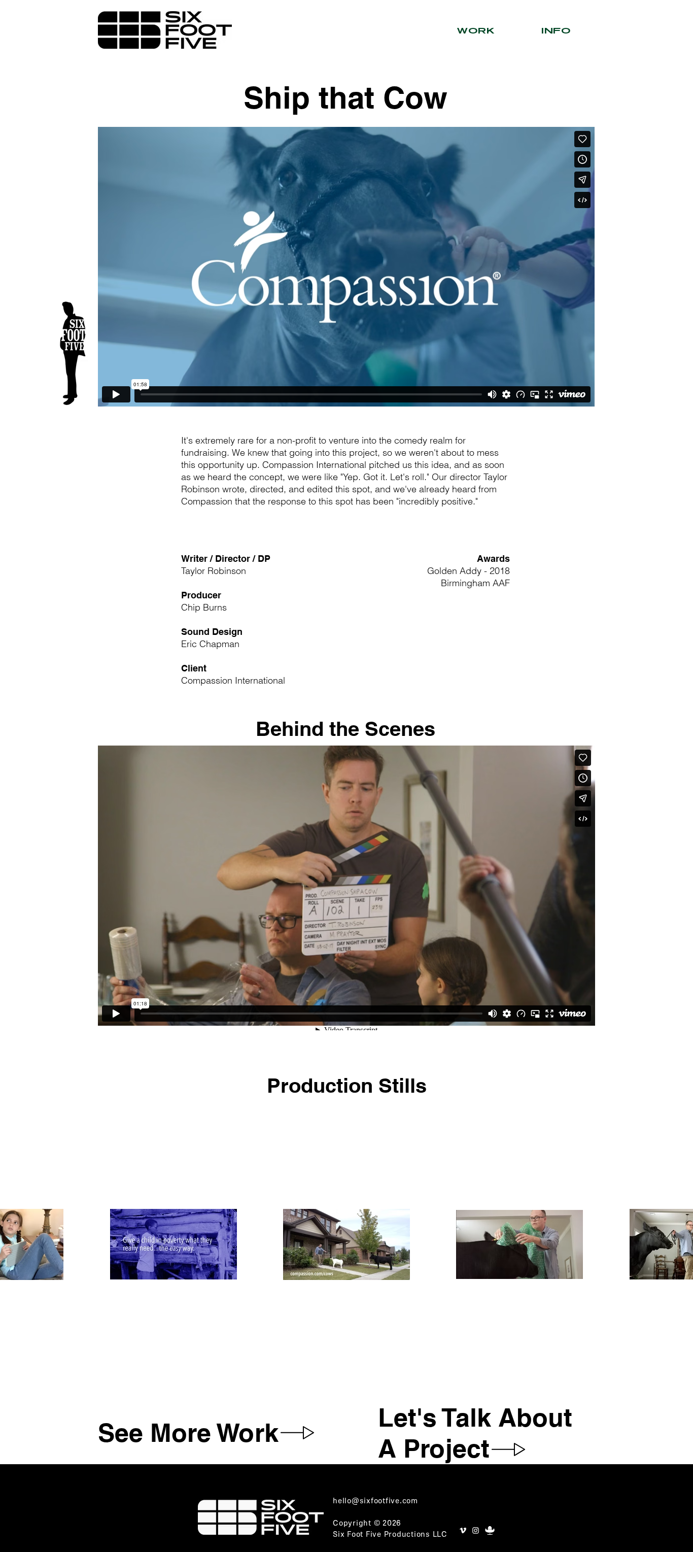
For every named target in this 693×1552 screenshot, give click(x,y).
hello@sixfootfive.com (375, 1501)
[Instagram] (475, 1530)
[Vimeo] (463, 1530)
